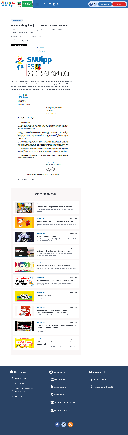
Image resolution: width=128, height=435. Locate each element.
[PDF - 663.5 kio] (42, 134)
